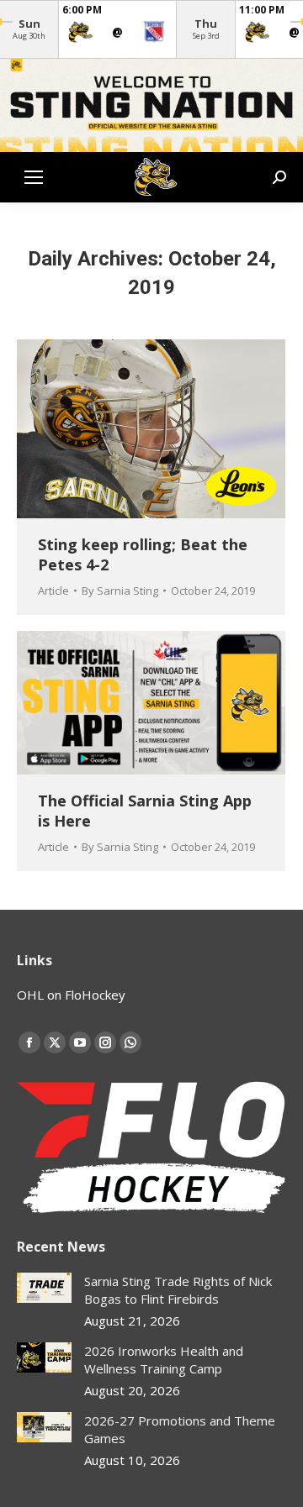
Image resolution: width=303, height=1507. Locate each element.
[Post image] (44, 1288)
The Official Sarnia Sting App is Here (145, 810)
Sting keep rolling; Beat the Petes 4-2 (142, 554)
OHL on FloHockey (71, 994)
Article (53, 590)
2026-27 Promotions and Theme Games (179, 1429)
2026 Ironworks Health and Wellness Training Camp (163, 1359)
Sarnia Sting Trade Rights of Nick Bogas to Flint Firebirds (178, 1290)
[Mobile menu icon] (33, 177)
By (120, 590)
